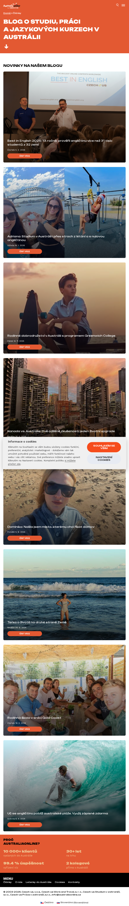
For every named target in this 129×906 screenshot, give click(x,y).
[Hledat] (117, 5)
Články (7, 882)
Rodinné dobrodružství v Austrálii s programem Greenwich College (61, 335)
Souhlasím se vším (104, 447)
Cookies (60, 882)
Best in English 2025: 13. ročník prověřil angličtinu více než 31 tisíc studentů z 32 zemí (59, 142)
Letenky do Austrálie (38, 882)
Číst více (24, 156)
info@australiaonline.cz (66, 894)
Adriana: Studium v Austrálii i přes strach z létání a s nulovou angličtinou (55, 238)
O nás (18, 882)
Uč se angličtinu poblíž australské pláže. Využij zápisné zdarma (57, 813)
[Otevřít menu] (123, 6)
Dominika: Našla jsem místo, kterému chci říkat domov (50, 526)
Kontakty (74, 882)
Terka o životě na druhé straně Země (37, 622)
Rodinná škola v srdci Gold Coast (34, 717)
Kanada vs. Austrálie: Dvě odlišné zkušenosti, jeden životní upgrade (61, 431)
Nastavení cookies (104, 458)
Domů (7, 13)
